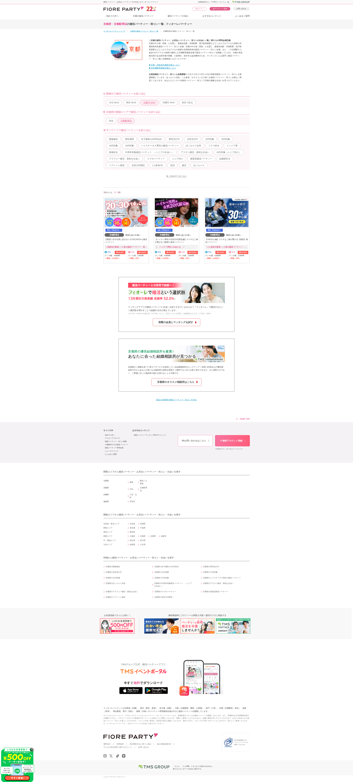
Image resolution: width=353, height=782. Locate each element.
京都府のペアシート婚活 (115, 597)
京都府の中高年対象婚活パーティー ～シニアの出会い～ (173, 584)
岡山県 (132, 540)
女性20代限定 (138, 165)
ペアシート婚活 (117, 165)
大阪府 (132, 536)
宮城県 (142, 524)
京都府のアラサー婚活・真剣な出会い (218, 583)
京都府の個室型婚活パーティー (215, 592)
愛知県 (132, 532)
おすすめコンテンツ (211, 16)
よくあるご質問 (242, 16)
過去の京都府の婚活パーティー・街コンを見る (176, 400)
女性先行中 (192, 139)
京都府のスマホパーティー (165, 592)
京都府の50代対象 (161, 578)
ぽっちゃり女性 (193, 145)
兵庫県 (153, 536)
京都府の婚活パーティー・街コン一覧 (144, 31)
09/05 (149, 102)
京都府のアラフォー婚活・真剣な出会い (122, 592)
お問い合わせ (241, 9)
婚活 (184, 165)
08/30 (131, 102)
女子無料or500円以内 (151, 139)
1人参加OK (157, 165)
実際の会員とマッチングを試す (175, 322)
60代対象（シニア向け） (229, 152)
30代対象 (225, 139)
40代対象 (113, 145)
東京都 (132, 528)
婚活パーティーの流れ (178, 16)
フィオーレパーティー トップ (114, 31)
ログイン (199, 8)
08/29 (114, 102)
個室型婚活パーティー (201, 159)
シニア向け (177, 159)
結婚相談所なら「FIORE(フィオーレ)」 (213, 2)
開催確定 (113, 139)
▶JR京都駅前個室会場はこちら (162, 68)
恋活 (172, 165)
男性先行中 (174, 139)
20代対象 (209, 139)
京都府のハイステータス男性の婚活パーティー (222, 578)
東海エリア (107, 532)
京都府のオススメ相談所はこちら (175, 382)
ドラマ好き (213, 145)
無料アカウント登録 (231, 440)
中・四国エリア (109, 540)
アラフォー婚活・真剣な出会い (124, 159)
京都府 (142, 536)
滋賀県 (163, 536)
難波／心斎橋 (143, 482)
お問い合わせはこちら (194, 440)
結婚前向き (224, 159)
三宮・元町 (133, 496)
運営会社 (107, 744)
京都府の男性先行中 (211, 567)
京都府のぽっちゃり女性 (115, 583)
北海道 (132, 524)
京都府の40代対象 (113, 578)
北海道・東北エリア (111, 524)
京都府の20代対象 (161, 572)
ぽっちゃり (198, 165)
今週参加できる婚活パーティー (116, 445)
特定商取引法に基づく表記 (140, 744)
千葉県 (142, 528)
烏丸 (111, 121)
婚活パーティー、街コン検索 (116, 441)
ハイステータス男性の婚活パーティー (160, 145)
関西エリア (107, 536)
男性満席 (129, 139)
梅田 (131, 482)
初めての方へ (112, 16)
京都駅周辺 (126, 121)
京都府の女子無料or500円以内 (166, 567)
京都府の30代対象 (210, 572)
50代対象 (129, 145)
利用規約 (120, 744)
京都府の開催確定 (113, 567)
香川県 (142, 540)
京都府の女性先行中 (114, 572)
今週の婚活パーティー (143, 16)
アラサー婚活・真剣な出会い (195, 152)
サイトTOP (108, 430)
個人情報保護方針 (164, 744)
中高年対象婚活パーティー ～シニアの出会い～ (149, 152)
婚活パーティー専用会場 (114, 448)
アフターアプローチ (112, 438)
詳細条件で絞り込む (178, 176)
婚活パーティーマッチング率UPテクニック (150, 435)
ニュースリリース (111, 451)
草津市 (132, 502)
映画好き (113, 152)
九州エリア (107, 545)
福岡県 (132, 545)
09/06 (169, 102)
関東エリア (107, 528)
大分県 (142, 545)
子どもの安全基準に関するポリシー (117, 747)
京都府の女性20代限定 (163, 597)
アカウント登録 (220, 8)
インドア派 (232, 145)
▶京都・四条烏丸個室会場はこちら (164, 65)
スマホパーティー (156, 159)
